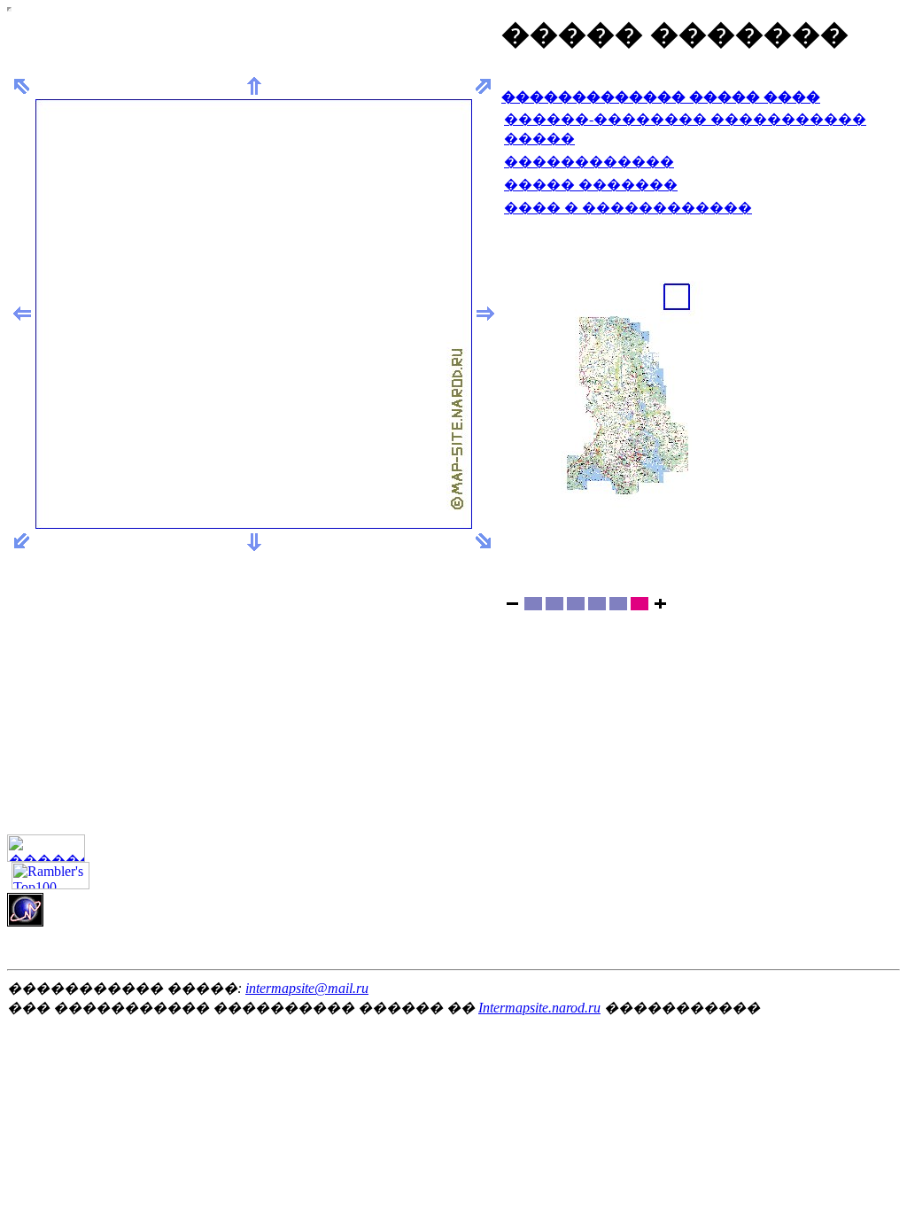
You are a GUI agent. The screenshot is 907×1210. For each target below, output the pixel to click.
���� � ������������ (628, 207)
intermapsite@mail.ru (306, 988)
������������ (589, 161)
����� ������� (591, 184)
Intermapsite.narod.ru (539, 1007)
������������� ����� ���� (660, 97)
